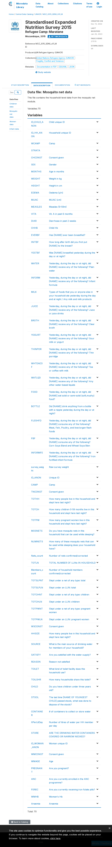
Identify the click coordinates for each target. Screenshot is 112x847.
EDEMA (35, 192)
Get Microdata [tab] (83, 85)
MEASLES (36, 206)
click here (55, 838)
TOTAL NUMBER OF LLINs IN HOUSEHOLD (72, 562)
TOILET (35, 669)
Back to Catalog (20, 822)
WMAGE (35, 761)
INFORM (35, 277)
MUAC (34, 199)
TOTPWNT (37, 608)
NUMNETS (37, 541)
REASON (36, 661)
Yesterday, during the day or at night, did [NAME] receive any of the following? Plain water (71, 267)
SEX (33, 164)
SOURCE (35, 644)
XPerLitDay (37, 722)
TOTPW (35, 520)
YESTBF (35, 252)
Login (99, 7)
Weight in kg (55, 178)
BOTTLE (35, 406)
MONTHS (36, 171)
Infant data (14, 129)
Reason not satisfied (59, 661)
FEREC (34, 789)
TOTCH (35, 509)
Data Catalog (39, 5)
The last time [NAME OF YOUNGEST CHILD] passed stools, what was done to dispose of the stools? (70, 701)
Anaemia (35, 803)
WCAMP (35, 143)
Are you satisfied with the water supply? (70, 654)
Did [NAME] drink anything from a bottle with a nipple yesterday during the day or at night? (71, 410)
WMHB (35, 796)
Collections (63, 3)
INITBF (35, 242)
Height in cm (55, 185)
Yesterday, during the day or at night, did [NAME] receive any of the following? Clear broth (72, 324)
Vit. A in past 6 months (61, 214)
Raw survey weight (59, 467)
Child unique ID (57, 122)
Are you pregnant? (59, 768)
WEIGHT (35, 178)
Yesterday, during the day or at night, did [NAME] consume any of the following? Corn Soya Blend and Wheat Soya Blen (70, 442)
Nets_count (37, 555)
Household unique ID (60, 132)
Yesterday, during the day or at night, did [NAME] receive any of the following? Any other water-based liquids (71, 381)
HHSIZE (35, 633)
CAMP (34, 484)
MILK (34, 292)
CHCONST (36, 157)
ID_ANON (36, 477)
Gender (53, 164)
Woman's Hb (56, 796)
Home (11, 14)
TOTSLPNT (37, 580)
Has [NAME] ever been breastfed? (67, 235)
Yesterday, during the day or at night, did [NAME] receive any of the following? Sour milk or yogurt (71, 338)
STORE (35, 733)
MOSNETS (36, 530)
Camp (52, 143)
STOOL (35, 697)
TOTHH (35, 498)
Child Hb (53, 228)
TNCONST (36, 491)
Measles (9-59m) (58, 206)
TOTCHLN (36, 601)
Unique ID (54, 477)
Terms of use (89, 5)
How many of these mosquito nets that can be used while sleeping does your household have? (72, 545)
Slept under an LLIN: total (62, 587)
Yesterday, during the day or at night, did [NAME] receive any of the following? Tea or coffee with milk (71, 367)
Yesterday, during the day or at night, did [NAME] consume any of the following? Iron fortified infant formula (72, 456)
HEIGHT (35, 185)
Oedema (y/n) (56, 192)
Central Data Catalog (24, 14)
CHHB (34, 228)
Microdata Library (22, 5)
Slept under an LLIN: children (64, 601)
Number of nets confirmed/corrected (68, 555)
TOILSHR (36, 679)
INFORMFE (37, 452)
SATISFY (36, 654)
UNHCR (38, 14)
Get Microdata (58, 36)
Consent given (56, 157)
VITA (33, 214)
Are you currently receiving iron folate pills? (72, 789)
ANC (33, 779)
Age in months (56, 171)
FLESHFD (36, 420)
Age (51, 761)
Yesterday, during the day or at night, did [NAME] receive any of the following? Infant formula (72, 281)
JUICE (34, 306)
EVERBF (35, 235)
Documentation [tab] (62, 85)
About (50, 3)
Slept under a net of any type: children (69, 594)
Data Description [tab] (41, 85)
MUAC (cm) (55, 199)
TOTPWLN (36, 619)
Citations (77, 3)
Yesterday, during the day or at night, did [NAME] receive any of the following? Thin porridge (71, 353)
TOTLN (35, 562)
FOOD (34, 392)
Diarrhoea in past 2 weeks (62, 221)
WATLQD (36, 377)
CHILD (34, 686)
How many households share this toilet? (70, 679)
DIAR (34, 221)
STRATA (35, 150)
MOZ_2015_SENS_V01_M (53, 14)
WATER (35, 263)
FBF (33, 438)
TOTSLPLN (37, 587)
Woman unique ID (58, 743)
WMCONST (37, 754)
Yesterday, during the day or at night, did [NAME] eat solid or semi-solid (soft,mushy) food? (71, 396)
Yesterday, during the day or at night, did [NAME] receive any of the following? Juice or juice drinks (72, 310)
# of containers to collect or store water (70, 711)
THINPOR (36, 349)
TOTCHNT (36, 594)
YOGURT (36, 334)
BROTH (35, 320)
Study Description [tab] (20, 85)
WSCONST (37, 626)
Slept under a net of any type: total (67, 580)
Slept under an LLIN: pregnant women (69, 619)
